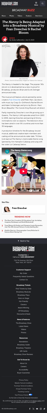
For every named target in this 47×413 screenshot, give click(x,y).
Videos (20, 16)
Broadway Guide (23, 345)
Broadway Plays (24, 295)
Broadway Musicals (23, 292)
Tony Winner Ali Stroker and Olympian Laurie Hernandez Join (23, 226)
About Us (23, 363)
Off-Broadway (23, 311)
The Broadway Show (23, 323)
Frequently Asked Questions (23, 276)
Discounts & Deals (23, 314)
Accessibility (23, 370)
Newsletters (23, 342)
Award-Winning (23, 308)
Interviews (38, 16)
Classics (24, 304)
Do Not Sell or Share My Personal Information (23, 398)
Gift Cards (23, 351)
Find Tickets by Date (23, 289)
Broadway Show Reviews (23, 354)
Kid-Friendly (23, 301)
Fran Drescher (15, 100)
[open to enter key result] (42, 3)
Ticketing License (23, 391)
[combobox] (41, 3)
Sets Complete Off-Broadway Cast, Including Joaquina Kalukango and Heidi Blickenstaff (23, 221)
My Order (23, 273)
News (4, 16)
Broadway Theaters (23, 348)
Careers (23, 366)
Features (29, 16)
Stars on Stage (23, 298)
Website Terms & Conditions (23, 383)
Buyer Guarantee (23, 373)
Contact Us (22, 255)
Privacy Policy (23, 380)
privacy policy (37, 401)
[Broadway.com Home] (10, 3)
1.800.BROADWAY (27, 257)
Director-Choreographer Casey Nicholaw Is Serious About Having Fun (22, 231)
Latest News (23, 326)
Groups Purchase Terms (23, 389)
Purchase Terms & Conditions (23, 386)
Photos (11, 16)
